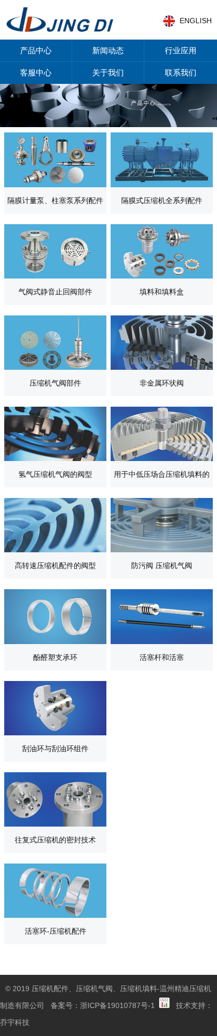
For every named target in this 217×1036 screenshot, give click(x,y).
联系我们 (180, 72)
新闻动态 (108, 50)
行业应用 (180, 50)
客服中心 (36, 72)
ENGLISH (196, 20)
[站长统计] (164, 1005)
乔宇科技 (14, 1022)
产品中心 (36, 50)
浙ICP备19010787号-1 (117, 1005)
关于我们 (108, 72)
